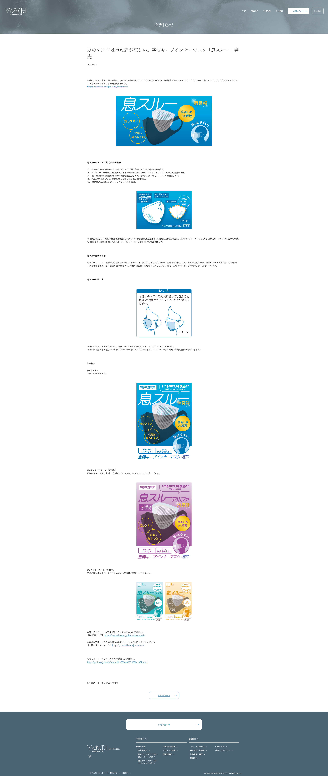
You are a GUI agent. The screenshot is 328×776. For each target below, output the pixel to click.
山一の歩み (219, 746)
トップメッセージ (197, 746)
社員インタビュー (222, 750)
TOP (244, 11)
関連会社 (193, 758)
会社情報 (279, 11)
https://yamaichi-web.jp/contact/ (128, 645)
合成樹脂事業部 (169, 746)
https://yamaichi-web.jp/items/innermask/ (107, 86)
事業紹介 (254, 11)
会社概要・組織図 (197, 750)
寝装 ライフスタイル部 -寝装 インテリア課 (147, 755)
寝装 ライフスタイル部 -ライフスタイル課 (147, 761)
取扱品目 (267, 11)
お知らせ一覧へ (164, 695)
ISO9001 (125, 773)
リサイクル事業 (169, 750)
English (317, 11)
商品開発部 (167, 754)
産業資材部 (142, 750)
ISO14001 (113, 773)
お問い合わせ (298, 11)
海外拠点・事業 (196, 754)
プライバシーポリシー (97, 773)
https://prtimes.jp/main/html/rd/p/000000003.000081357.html (117, 662)
